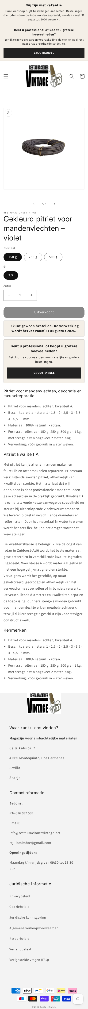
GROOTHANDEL (44, 53)
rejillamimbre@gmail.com (30, 842)
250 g (33, 257)
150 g (12, 257)
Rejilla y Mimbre (48, 1006)
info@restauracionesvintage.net (35, 833)
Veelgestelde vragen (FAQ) (29, 960)
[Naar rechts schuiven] (54, 204)
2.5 (10, 275)
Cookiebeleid (19, 907)
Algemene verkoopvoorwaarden (33, 928)
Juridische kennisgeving (27, 917)
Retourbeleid (19, 938)
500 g (53, 257)
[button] (6, 76)
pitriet (43, 477)
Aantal (8, 286)
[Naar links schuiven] (34, 204)
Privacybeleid (19, 896)
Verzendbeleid (20, 949)
